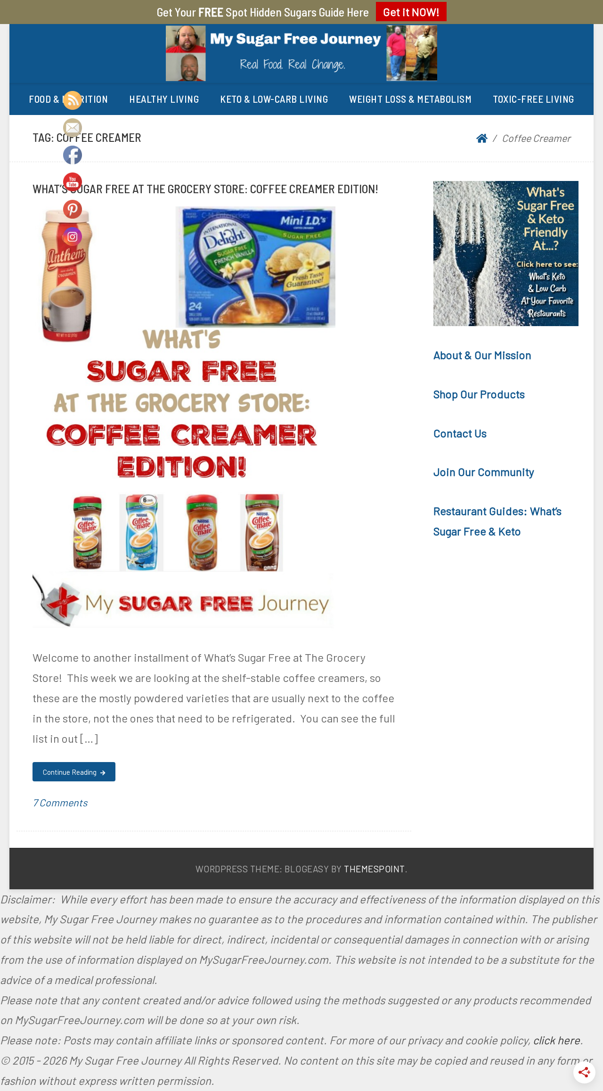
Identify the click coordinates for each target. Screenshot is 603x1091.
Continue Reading (70, 772)
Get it (411, 11)
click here (556, 1040)
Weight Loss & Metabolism (410, 99)
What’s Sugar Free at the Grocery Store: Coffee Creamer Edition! (205, 188)
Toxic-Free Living (533, 99)
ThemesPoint (374, 868)
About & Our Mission (482, 354)
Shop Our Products (479, 394)
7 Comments (60, 802)
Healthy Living (164, 99)
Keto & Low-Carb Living (274, 99)
